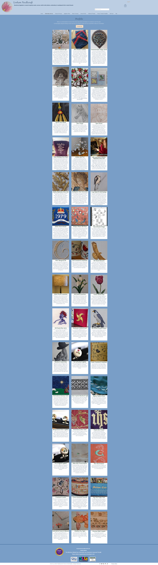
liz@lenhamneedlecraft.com (83, 548)
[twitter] (101, 563)
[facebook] (100, 563)
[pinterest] (105, 563)
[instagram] (103, 563)
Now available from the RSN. (82, 98)
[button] (125, 5)
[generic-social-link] (107, 563)
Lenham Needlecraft (23, 2)
